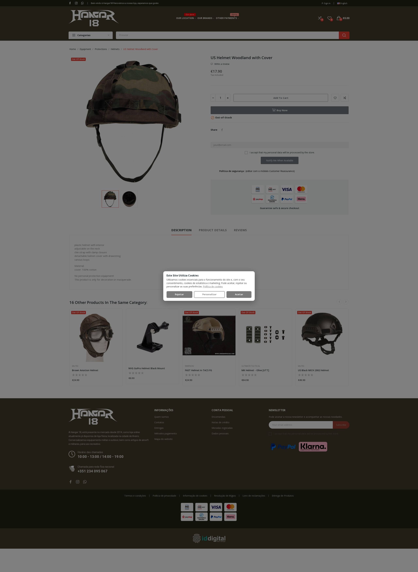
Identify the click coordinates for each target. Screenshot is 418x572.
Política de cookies (213, 286)
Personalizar (209, 294)
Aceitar (239, 294)
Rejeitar (179, 294)
